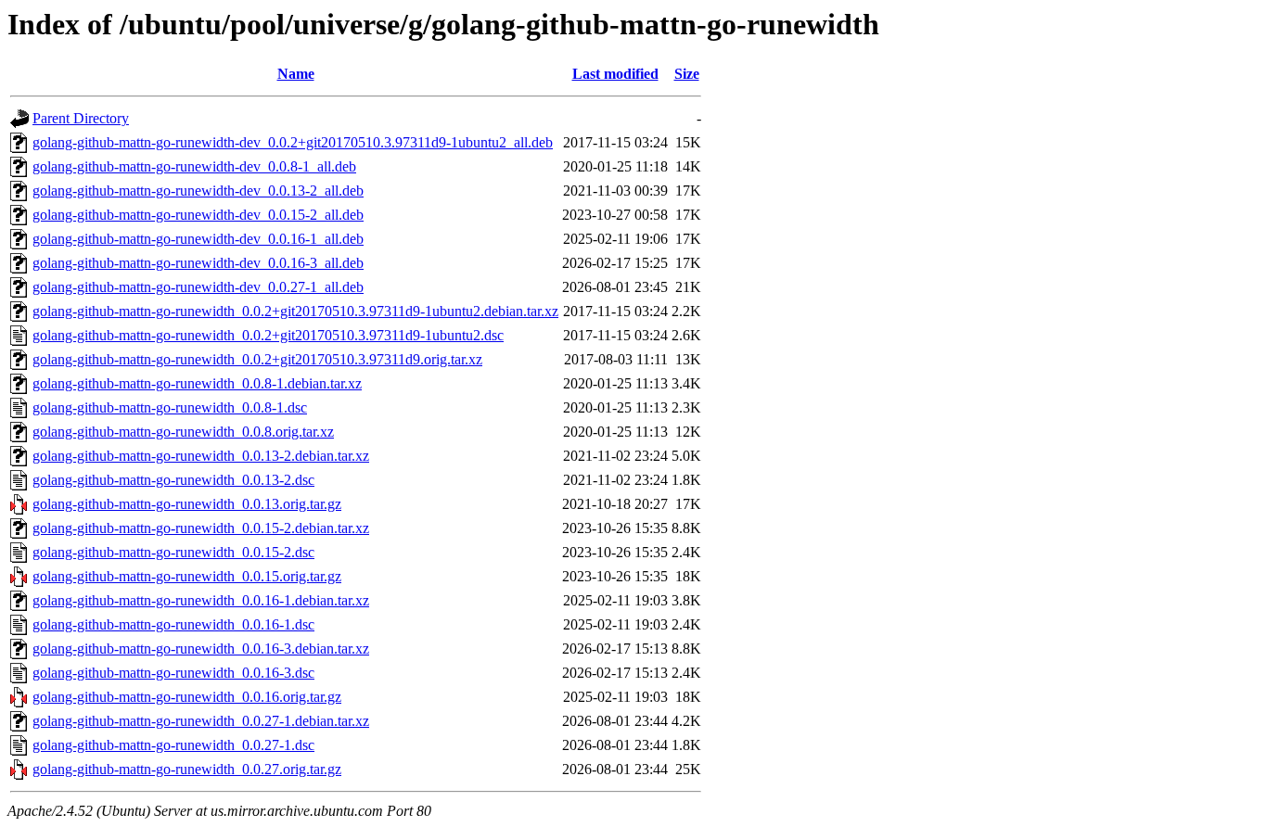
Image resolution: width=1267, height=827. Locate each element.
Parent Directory (80, 118)
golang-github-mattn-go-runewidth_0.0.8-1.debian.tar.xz (197, 383)
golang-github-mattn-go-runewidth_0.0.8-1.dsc (169, 407)
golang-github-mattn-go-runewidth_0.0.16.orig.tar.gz (186, 697)
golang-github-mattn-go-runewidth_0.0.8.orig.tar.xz (183, 431)
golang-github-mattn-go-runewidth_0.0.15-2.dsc (173, 552)
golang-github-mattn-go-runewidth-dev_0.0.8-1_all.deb (194, 166)
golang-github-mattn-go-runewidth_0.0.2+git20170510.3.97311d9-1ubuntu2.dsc (268, 335)
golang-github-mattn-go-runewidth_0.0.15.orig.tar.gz (186, 576)
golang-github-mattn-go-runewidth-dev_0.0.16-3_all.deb (198, 263)
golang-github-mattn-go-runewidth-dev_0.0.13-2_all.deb (198, 190)
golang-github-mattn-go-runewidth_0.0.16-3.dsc (173, 673)
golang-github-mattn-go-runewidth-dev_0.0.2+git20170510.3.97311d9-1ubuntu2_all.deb (292, 142)
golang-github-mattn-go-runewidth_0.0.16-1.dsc (173, 624)
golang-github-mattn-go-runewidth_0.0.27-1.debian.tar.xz (200, 721)
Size (686, 74)
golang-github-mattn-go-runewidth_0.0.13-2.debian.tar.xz (200, 456)
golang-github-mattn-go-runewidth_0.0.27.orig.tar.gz (186, 769)
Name (295, 74)
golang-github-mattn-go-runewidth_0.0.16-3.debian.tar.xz (200, 648)
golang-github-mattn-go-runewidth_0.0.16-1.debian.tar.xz (200, 600)
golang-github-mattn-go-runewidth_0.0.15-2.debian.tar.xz (200, 528)
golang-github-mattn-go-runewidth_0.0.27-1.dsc (173, 745)
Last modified (615, 74)
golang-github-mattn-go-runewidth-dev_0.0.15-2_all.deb (198, 215)
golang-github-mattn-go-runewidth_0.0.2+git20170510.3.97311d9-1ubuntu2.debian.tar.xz (295, 311)
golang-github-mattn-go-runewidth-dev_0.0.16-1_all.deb (198, 239)
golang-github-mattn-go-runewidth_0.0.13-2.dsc (173, 480)
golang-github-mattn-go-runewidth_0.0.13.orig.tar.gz (186, 504)
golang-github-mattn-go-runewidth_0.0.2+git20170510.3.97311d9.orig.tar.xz (257, 359)
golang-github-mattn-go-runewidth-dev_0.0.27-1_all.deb (198, 287)
